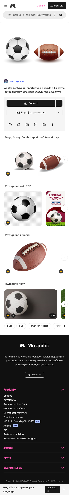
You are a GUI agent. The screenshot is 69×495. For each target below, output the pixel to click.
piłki (21, 326)
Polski (35, 374)
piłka (9, 326)
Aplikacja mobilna (14, 434)
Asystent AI (10, 400)
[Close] (64, 489)
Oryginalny (24, 30)
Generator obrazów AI (16, 404)
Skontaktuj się (13, 467)
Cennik (41, 5)
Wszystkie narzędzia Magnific (20, 438)
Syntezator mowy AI (15, 412)
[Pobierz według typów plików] (58, 103)
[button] (34, 375)
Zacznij (8, 447)
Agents (10, 425)
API (5, 430)
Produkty (10, 389)
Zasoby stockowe (14, 417)
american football (39, 326)
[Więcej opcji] (52, 124)
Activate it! (51, 489)
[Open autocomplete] (8, 15)
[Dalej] (64, 159)
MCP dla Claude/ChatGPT (22, 421)
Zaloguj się (56, 5)
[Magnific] (34, 346)
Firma (7, 457)
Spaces (8, 395)
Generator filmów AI (15, 408)
